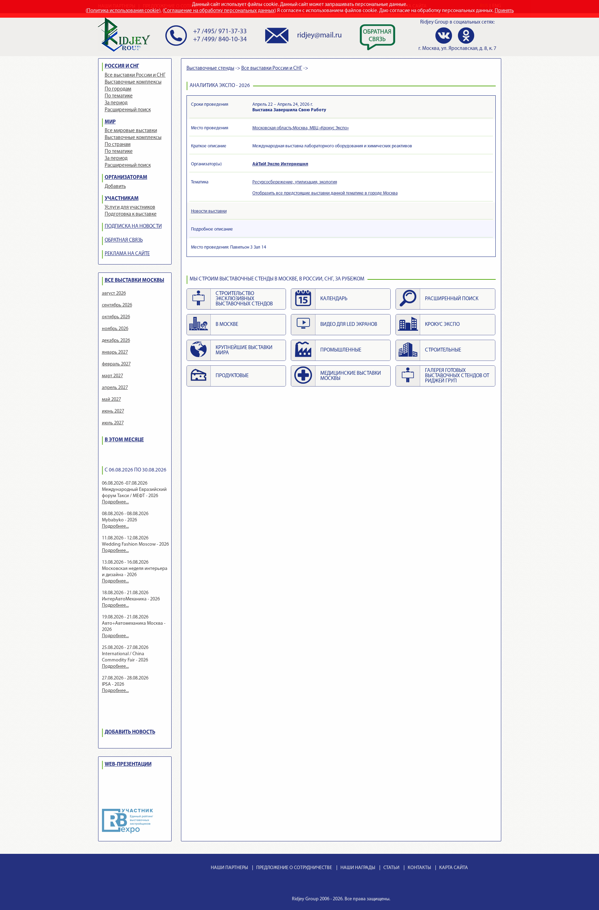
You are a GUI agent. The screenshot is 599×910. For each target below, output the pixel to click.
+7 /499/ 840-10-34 (220, 39)
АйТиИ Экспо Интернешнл (280, 164)
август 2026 (114, 293)
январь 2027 (115, 352)
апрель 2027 (115, 387)
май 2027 (111, 399)
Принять (504, 11)
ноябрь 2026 (115, 328)
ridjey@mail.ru (319, 36)
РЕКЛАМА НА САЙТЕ (127, 254)
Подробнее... (115, 502)
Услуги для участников (130, 207)
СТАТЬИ (391, 867)
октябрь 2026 (116, 317)
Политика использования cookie (123, 11)
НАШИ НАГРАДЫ (357, 867)
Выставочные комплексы (133, 82)
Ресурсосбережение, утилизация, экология (294, 182)
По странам (118, 144)
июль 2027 (113, 423)
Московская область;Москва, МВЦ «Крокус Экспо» (300, 128)
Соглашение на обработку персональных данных (219, 11)
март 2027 (112, 376)
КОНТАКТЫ (419, 867)
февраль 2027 (116, 364)
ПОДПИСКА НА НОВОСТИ (133, 226)
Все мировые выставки (131, 130)
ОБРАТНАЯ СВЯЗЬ (124, 240)
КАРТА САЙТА (453, 867)
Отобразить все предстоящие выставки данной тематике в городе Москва (325, 193)
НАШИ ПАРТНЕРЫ (229, 867)
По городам (118, 89)
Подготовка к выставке (131, 214)
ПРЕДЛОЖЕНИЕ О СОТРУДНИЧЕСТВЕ (294, 867)
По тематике (119, 96)
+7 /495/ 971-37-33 (220, 31)
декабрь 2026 (116, 340)
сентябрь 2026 (117, 305)
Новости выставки (209, 211)
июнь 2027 (113, 411)
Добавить (115, 186)
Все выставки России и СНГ (135, 75)
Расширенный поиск (128, 110)
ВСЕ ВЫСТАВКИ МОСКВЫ (134, 280)
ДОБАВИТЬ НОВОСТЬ (130, 732)
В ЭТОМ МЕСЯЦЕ (124, 440)
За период (116, 103)
